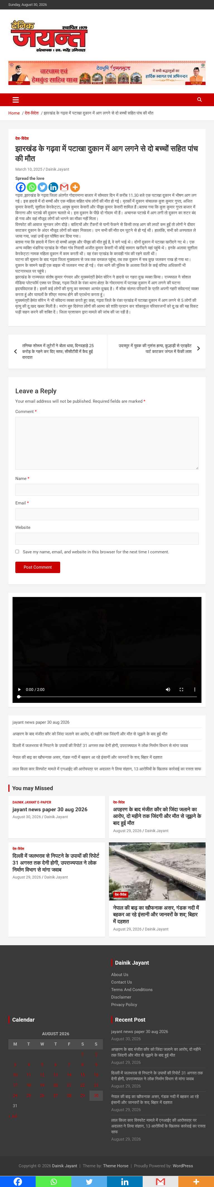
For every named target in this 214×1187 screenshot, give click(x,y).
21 (69, 1085)
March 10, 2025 (28, 169)
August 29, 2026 (127, 830)
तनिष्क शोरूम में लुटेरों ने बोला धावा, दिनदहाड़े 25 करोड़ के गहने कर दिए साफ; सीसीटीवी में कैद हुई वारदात (58, 351)
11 (28, 1074)
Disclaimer (121, 997)
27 (55, 1095)
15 (82, 1074)
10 (15, 1074)
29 (82, 1095)
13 (55, 1074)
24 (15, 1095)
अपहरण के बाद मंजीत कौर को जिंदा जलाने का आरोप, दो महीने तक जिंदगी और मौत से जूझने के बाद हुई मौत (90, 733)
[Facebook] (21, 187)
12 (42, 1074)
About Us (119, 974)
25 (28, 1095)
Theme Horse (115, 1165)
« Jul (12, 1116)
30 (96, 1095)
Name (22, 478)
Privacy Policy (124, 1004)
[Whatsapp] (32, 187)
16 (96, 1074)
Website (22, 527)
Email (22, 503)
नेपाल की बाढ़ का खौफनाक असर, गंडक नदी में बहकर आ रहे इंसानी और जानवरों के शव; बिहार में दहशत (87, 757)
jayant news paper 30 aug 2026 (41, 722)
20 (55, 1085)
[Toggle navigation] (15, 99)
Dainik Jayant (57, 169)
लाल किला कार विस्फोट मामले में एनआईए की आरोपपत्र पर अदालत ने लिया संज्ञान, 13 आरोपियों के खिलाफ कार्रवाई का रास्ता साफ (107, 769)
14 (69, 1074)
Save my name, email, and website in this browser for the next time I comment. (96, 551)
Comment (26, 411)
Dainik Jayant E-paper (32, 802)
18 (28, 1085)
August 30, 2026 (27, 817)
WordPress (183, 1165)
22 (82, 1085)
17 (15, 1085)
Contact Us (121, 982)
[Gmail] (64, 187)
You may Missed (32, 788)
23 (96, 1085)
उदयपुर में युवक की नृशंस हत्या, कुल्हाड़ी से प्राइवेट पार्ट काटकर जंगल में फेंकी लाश (155, 348)
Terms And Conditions (132, 989)
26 (42, 1095)
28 (69, 1095)
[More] (75, 187)
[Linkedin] (53, 187)
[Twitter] (42, 187)
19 (42, 1085)
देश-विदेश (22, 138)
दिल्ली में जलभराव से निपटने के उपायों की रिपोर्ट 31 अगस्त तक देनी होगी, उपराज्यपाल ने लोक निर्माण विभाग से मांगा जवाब (100, 745)
